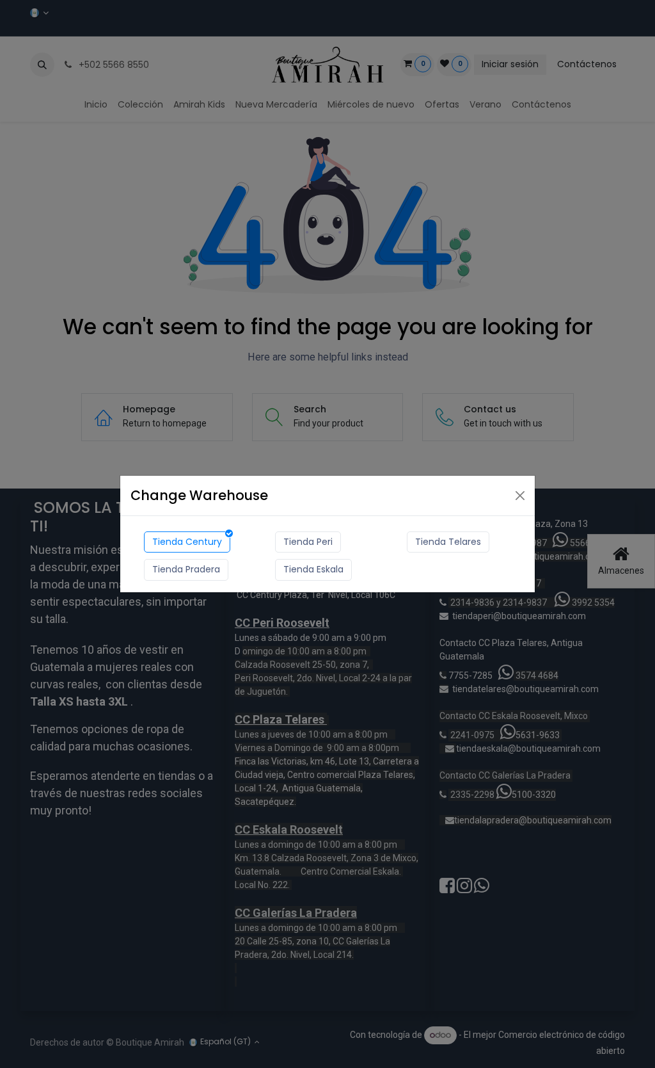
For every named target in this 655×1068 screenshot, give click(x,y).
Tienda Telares (448, 541)
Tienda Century (187, 541)
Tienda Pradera (186, 569)
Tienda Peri (308, 541)
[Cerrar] (520, 495)
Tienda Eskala (313, 569)
